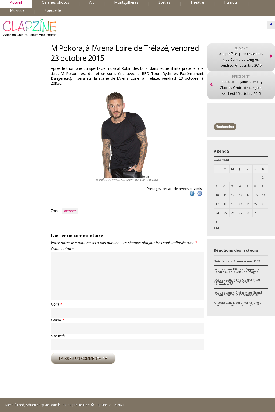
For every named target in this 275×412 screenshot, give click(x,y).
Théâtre (197, 2)
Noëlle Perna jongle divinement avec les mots (238, 304)
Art (91, 2)
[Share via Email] (200, 196)
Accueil (16, 2)
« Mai (217, 228)
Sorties (164, 2)
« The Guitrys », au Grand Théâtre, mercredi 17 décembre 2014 (237, 281)
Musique (17, 10)
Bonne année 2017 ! (247, 261)
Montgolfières (126, 2)
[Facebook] (271, 25)
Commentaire (62, 249)
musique (70, 211)
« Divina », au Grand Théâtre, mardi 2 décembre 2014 (238, 293)
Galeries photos (55, 2)
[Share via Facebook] (192, 196)
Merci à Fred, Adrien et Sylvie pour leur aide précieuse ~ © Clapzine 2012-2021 (65, 405)
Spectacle (53, 10)
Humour (231, 2)
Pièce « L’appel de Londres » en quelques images (236, 270)
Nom (56, 304)
